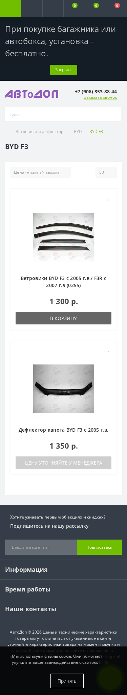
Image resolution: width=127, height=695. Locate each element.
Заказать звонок (100, 97)
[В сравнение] (108, 207)
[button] (52, 8)
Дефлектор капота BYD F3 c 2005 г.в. (64, 430)
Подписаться (99, 547)
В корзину (63, 318)
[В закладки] (109, 197)
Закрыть (63, 70)
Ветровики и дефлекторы (41, 131)
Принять (67, 681)
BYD (78, 131)
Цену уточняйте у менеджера (63, 462)
